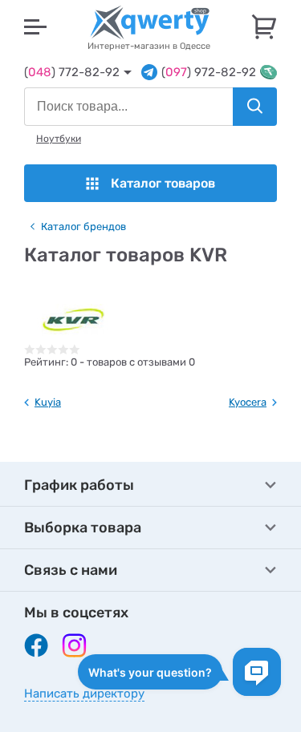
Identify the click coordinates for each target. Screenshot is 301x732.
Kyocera (247, 402)
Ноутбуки (58, 138)
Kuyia (48, 402)
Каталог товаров (163, 183)
